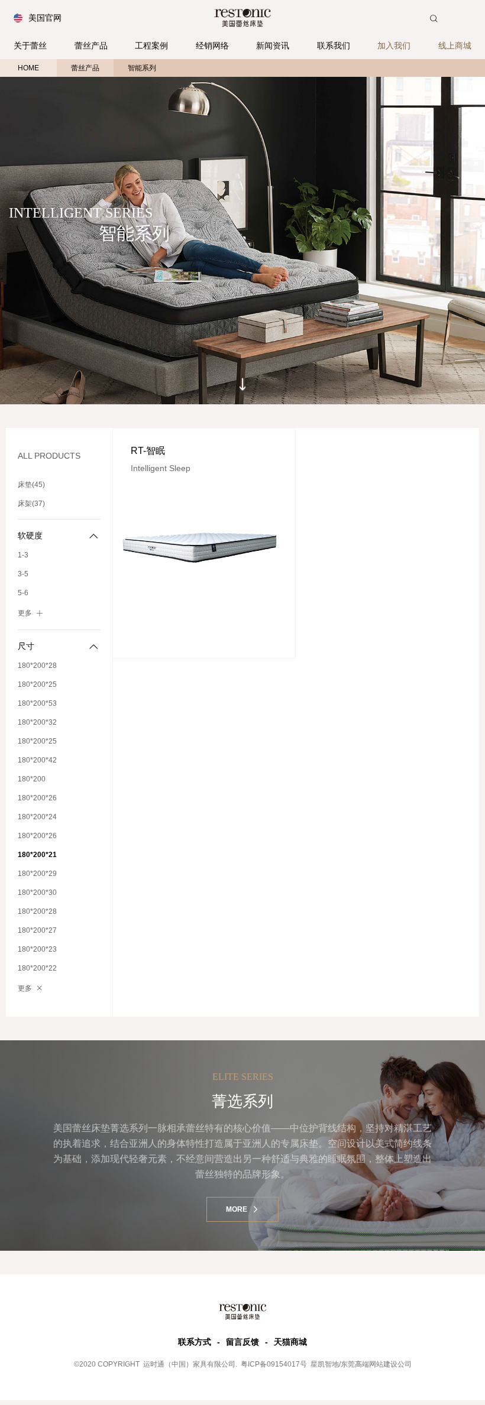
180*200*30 (37, 892)
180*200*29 (37, 873)
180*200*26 (37, 798)
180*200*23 (37, 949)
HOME (28, 68)
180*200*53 (37, 703)
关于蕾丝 (30, 45)
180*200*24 (37, 817)
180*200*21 (37, 855)
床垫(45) (31, 485)
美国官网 (45, 17)
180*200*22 (37, 968)
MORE (237, 1209)
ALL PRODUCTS (49, 455)
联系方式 (194, 1341)
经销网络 (212, 45)
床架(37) (31, 503)
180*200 (32, 779)
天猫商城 (290, 1341)
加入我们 (393, 45)
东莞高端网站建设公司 (376, 1364)
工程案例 (151, 45)
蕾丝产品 (91, 45)
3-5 (23, 574)
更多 (25, 613)
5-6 (23, 593)
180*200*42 (37, 760)
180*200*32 (37, 722)
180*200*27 (37, 930)
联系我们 (333, 45)
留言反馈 (242, 1341)
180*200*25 (37, 684)
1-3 (23, 555)
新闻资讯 (272, 45)
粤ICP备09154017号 (273, 1364)
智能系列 (142, 68)
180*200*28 (37, 665)
